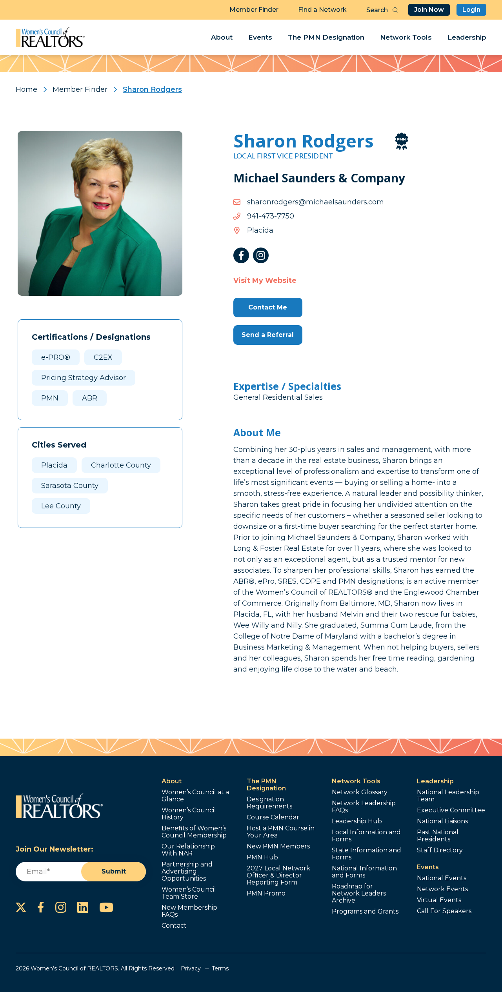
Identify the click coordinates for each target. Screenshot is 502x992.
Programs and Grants (365, 911)
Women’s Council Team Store (189, 893)
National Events (441, 878)
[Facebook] (241, 255)
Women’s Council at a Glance (195, 796)
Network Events (442, 889)
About (222, 37)
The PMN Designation (326, 37)
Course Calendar (273, 817)
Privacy (191, 968)
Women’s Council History (189, 814)
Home (26, 89)
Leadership (466, 37)
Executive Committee (451, 810)
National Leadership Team (448, 796)
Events (260, 37)
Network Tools (406, 37)
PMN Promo (266, 893)
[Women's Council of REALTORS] (50, 37)
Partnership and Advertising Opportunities (187, 871)
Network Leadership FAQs (364, 807)
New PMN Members (278, 846)
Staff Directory (440, 850)
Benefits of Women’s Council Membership (194, 832)
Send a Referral (268, 335)
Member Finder (253, 9)
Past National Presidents (437, 836)
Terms (220, 968)
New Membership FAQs (189, 911)
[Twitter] (21, 907)
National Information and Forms (364, 872)
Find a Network (322, 9)
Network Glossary (359, 792)
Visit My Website (264, 280)
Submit (114, 871)
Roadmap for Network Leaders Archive (359, 893)
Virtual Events (439, 900)
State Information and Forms (366, 854)
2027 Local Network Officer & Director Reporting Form (278, 875)
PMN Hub (262, 857)
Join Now (429, 9)
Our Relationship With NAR (188, 850)
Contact (174, 925)
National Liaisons (442, 821)
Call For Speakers (444, 911)
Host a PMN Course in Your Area (281, 832)
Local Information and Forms (366, 836)
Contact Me (267, 307)
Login (471, 9)
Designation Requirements (269, 803)
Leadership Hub (357, 821)
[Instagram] (261, 255)
